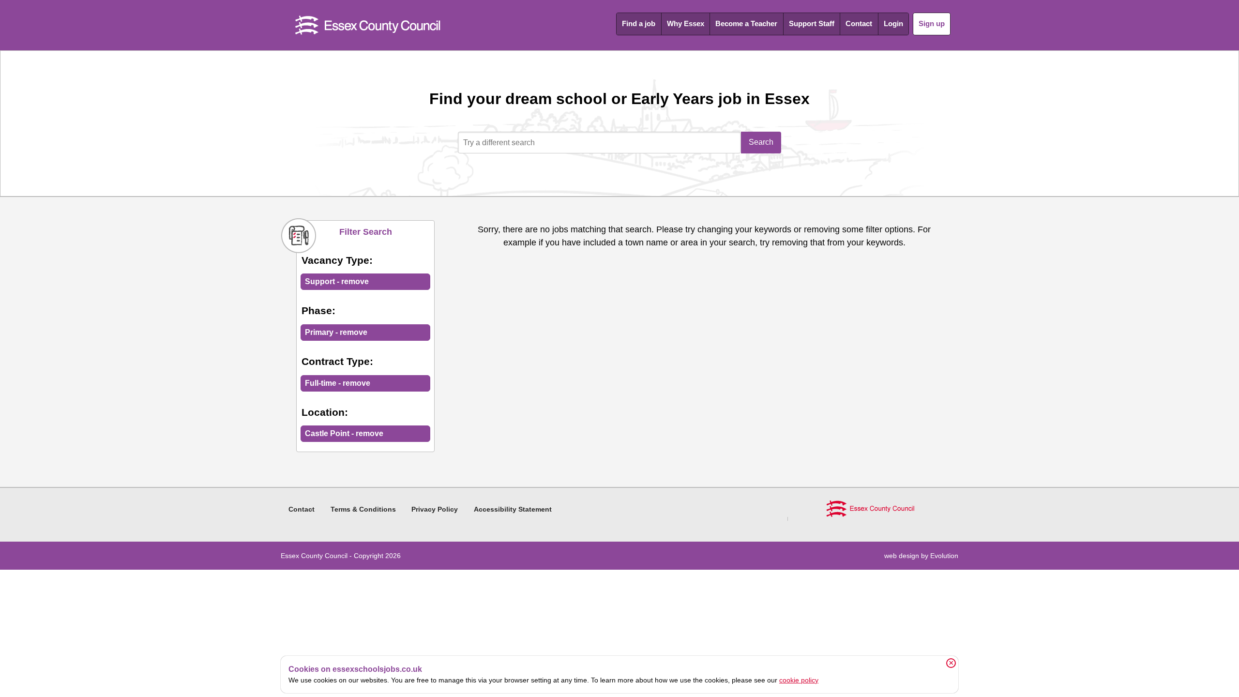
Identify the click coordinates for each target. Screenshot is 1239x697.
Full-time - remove (337, 383)
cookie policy (798, 680)
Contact (859, 23)
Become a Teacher (746, 23)
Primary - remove (336, 332)
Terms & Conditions (363, 509)
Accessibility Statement (513, 509)
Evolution (944, 556)
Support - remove (337, 281)
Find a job (638, 23)
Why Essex (685, 23)
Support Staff (811, 23)
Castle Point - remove (344, 433)
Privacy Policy (434, 509)
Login (893, 23)
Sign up (932, 23)
